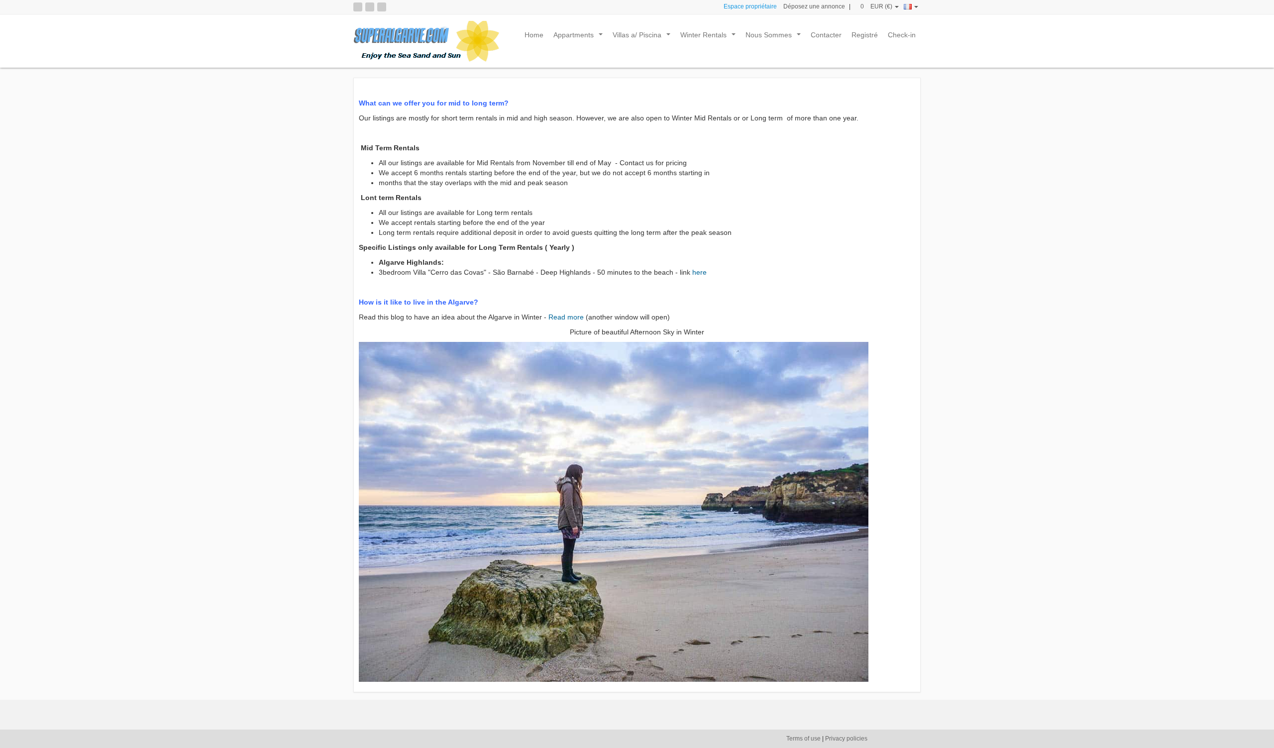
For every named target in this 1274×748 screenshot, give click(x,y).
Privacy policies (846, 738)
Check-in (902, 35)
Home (534, 35)
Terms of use (803, 738)
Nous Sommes (775, 37)
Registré (864, 35)
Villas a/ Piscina (643, 37)
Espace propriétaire (750, 6)
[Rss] (357, 6)
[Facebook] (369, 6)
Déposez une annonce (814, 6)
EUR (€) (882, 6)
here (699, 272)
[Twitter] (381, 6)
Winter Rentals (710, 37)
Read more (565, 317)
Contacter (826, 35)
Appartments (580, 37)
